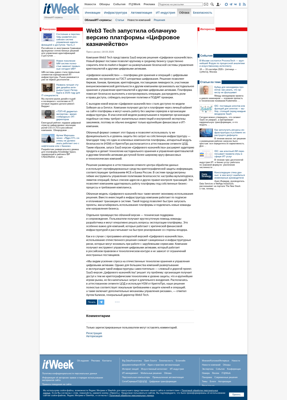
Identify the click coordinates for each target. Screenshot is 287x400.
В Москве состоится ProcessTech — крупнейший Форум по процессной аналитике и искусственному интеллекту (222, 63)
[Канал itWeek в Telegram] (231, 4)
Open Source (150, 360)
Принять (236, 394)
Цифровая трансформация (162, 381)
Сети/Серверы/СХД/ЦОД (134, 381)
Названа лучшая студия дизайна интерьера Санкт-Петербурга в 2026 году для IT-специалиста (60, 90)
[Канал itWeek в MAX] (226, 4)
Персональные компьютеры (136, 377)
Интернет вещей (130, 369)
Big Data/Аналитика (132, 360)
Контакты (107, 360)
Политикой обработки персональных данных (131, 395)
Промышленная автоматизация (168, 377)
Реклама (149, 4)
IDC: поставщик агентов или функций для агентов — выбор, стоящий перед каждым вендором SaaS (230, 109)
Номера (206, 373)
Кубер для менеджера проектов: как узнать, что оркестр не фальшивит (229, 90)
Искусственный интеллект (154, 369)
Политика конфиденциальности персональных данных (69, 373)
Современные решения (226, 377)
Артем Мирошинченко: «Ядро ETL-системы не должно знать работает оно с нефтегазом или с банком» (60, 140)
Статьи (119, 20)
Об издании (83, 360)
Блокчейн (180, 360)
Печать (92, 302)
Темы (204, 381)
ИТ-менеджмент (130, 373)
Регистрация (94, 333)
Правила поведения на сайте (56, 384)
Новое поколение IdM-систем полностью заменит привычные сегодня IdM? (68, 64)
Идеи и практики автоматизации (164, 365)
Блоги (213, 381)
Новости (90, 4)
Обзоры (104, 4)
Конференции (234, 369)
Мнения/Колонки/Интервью (215, 360)
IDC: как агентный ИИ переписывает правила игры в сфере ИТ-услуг (229, 154)
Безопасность (202, 12)
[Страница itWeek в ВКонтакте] (235, 4)
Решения (159, 20)
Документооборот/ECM (133, 365)
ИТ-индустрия (165, 12)
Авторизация (94, 336)
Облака (184, 12)
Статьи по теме (210, 82)
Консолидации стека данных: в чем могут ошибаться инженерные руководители (229, 175)
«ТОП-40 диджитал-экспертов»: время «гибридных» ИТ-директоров (67, 115)
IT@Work (134, 4)
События (119, 4)
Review (215, 373)
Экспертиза (207, 369)
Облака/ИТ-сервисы (53, 17)
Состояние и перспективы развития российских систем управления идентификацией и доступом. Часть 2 (60, 39)
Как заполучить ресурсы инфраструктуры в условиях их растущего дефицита (229, 132)
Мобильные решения (151, 373)
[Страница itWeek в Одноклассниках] (240, 4)
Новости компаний (138, 20)
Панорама (49, 29)
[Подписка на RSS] (244, 4)
